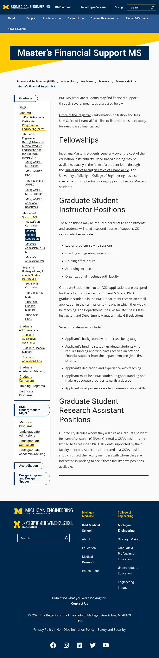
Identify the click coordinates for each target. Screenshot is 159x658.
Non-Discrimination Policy (75, 629)
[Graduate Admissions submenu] (37, 330)
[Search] (152, 7)
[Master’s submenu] (33, 113)
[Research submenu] (83, 18)
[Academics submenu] (60, 18)
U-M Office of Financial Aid (78, 121)
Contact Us (79, 603)
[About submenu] (18, 18)
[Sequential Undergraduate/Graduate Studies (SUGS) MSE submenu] (39, 279)
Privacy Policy (43, 629)
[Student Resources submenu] (117, 18)
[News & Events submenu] (29, 29)
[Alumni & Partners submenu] (151, 18)
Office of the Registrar (75, 115)
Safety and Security (112, 629)
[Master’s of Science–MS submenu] (39, 217)
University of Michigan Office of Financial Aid (97, 170)
